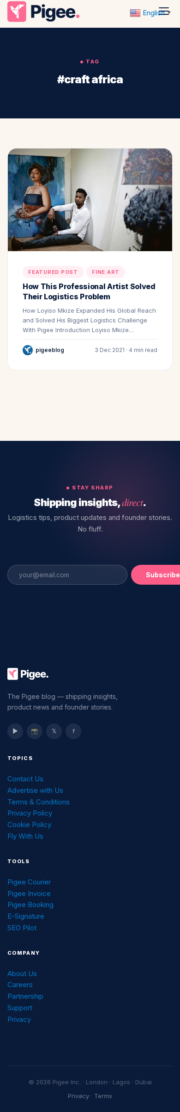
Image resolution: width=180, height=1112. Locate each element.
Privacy (19, 1019)
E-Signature (25, 916)
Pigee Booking (30, 904)
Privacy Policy (29, 813)
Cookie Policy (29, 824)
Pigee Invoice (29, 893)
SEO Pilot (21, 927)
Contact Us (25, 778)
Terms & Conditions (38, 801)
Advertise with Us (35, 790)
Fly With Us (25, 836)
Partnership (25, 996)
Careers (20, 984)
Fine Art (106, 272)
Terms (103, 1096)
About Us (22, 973)
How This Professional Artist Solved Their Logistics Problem (89, 291)
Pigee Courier (29, 881)
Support (19, 1007)
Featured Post (53, 272)
